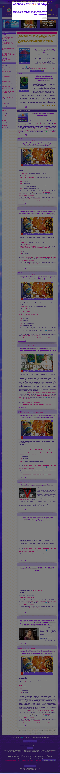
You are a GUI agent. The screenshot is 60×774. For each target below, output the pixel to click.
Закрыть (44, 17)
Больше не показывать (19, 17)
